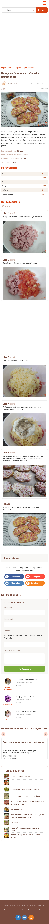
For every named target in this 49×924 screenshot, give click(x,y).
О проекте (8, 910)
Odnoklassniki (36, 583)
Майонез (5, 190)
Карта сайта (20, 910)
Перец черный (7, 194)
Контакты (31, 910)
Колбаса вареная (8, 178)
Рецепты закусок (14, 67)
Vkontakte (15, 583)
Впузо (3, 67)
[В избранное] (46, 83)
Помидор (5, 182)
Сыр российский (8, 186)
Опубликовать (24, 669)
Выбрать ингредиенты (32, 10)
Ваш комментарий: (12, 650)
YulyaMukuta (8, 705)
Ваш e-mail (8, 619)
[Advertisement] (24, 39)
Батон (4, 174)
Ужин (13, 162)
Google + (36, 576)
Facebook (16, 576)
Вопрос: (7, 630)
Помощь (42, 910)
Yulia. (8, 720)
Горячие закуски (29, 67)
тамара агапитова (8, 688)
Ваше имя (8, 607)
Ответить (19, 685)
